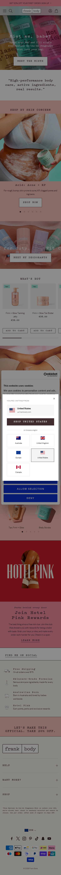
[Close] (54, 398)
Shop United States (30, 422)
